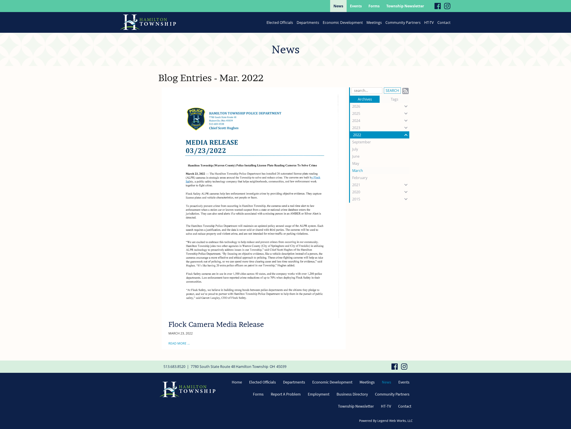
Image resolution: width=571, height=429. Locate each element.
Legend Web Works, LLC (395, 421)
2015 (356, 199)
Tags (394, 99)
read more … (179, 343)
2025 (356, 113)
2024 (356, 120)
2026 (356, 106)
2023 (356, 127)
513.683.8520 (174, 366)
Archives (365, 99)
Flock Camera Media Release (216, 324)
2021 (356, 184)
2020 (356, 192)
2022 (357, 134)
